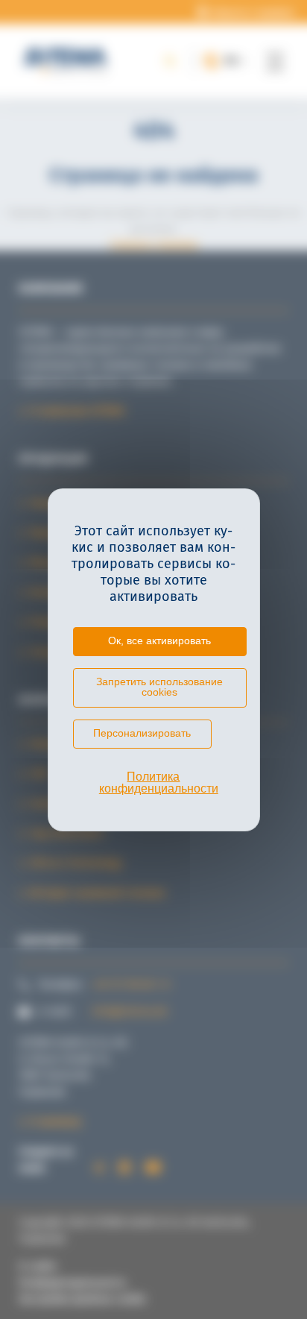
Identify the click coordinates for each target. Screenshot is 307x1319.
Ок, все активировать (159, 640)
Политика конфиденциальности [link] (158, 782)
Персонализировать (142, 733)
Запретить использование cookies (159, 687)
